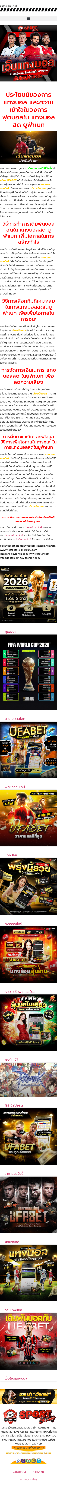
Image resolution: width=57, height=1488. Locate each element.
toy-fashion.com (30, 558)
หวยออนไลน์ (13, 923)
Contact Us (19, 1472)
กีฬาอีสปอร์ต (14, 1105)
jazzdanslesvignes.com (14, 554)
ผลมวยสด (12, 1242)
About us (38, 1472)
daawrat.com (27, 546)
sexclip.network (46, 546)
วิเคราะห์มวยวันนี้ (14, 535)
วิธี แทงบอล (13, 1310)
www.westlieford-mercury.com (18, 550)
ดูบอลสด (11, 631)
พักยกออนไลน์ (15, 787)
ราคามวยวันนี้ (14, 1173)
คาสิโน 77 (11, 1059)
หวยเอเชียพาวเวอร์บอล (21, 991)
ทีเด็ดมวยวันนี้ (23, 539)
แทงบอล (11, 855)
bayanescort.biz (9, 546)
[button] (28, 18)
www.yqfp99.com (39, 554)
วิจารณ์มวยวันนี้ (33, 527)
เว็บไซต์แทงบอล (16, 1378)
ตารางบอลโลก (15, 718)
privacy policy (28, 1479)
